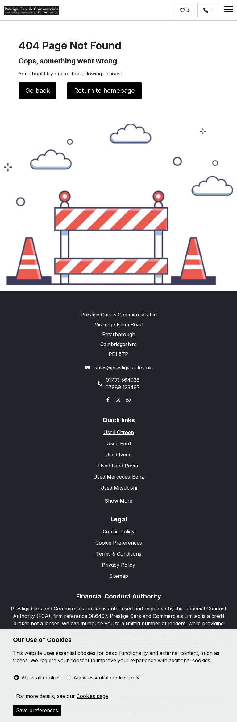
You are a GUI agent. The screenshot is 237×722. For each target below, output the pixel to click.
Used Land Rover (118, 466)
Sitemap (118, 576)
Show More (118, 501)
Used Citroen (118, 432)
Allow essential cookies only (106, 678)
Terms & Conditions (118, 554)
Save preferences (37, 710)
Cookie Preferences (118, 543)
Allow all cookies (41, 678)
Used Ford (118, 443)
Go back (37, 90)
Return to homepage (104, 90)
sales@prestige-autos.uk (122, 368)
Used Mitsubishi (118, 488)
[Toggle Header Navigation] (228, 10)
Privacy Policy (118, 565)
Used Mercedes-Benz (118, 477)
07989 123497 (123, 387)
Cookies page (92, 696)
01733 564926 (122, 380)
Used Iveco (118, 454)
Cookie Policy (119, 531)
